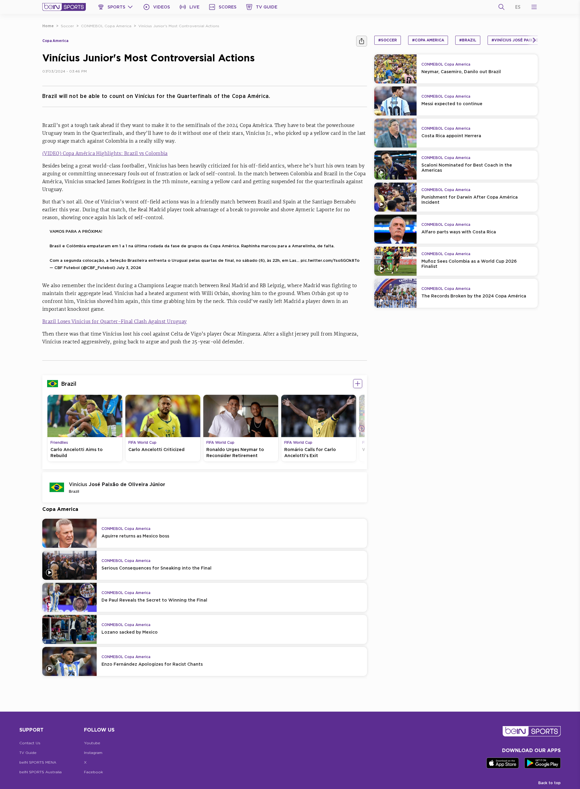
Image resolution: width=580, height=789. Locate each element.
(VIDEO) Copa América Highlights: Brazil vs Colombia (105, 153)
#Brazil (467, 40)
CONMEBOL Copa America (106, 26)
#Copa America (428, 40)
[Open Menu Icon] (534, 7)
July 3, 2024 (128, 267)
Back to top (549, 783)
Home (48, 26)
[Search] (501, 7)
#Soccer (387, 40)
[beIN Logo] (64, 7)
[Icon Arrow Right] (362, 428)
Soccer (67, 26)
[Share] (361, 41)
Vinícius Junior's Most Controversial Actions (178, 26)
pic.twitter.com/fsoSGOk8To (330, 260)
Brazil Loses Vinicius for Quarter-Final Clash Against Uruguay (114, 321)
